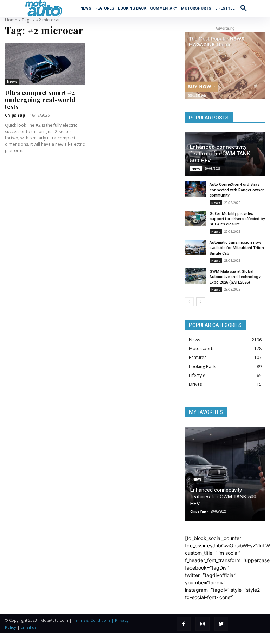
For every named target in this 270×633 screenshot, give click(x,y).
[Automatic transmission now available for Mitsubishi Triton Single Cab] (195, 247)
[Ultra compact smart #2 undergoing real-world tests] (45, 64)
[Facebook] (184, 624)
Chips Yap (15, 115)
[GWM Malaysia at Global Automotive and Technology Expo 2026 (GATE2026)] (195, 276)
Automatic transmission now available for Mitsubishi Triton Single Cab (237, 248)
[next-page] (200, 301)
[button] (243, 7)
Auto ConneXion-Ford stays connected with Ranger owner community (237, 190)
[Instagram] (202, 624)
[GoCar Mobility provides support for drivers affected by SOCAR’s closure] (195, 218)
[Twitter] (221, 624)
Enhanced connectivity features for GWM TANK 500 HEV (220, 154)
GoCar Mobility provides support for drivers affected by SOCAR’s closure (237, 219)
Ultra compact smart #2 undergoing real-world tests (40, 99)
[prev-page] (189, 301)
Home (11, 20)
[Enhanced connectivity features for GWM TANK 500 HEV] (225, 474)
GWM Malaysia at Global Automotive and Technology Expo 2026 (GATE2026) (235, 277)
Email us (28, 627)
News (12, 81)
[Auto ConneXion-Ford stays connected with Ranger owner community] (195, 189)
